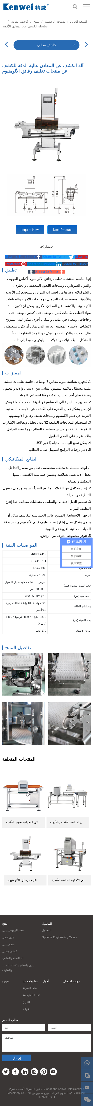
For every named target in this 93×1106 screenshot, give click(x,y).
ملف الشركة (30, 988)
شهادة (26, 1009)
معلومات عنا (30, 981)
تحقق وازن (8, 944)
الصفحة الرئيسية (55, 21)
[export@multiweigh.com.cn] (87, 1088)
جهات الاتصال (71, 981)
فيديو (5, 981)
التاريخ (26, 1002)
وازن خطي (8, 937)
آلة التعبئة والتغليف (12, 958)
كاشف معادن (19, 21)
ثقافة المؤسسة (31, 995)
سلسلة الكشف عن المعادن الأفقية (25, 26)
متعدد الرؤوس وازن (13, 930)
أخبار (46, 981)
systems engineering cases (59, 937)
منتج (36, 21)
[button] (23, 257)
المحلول (47, 923)
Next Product (62, 229)
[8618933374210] (87, 1063)
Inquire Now (30, 229)
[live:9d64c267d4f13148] (87, 1075)
